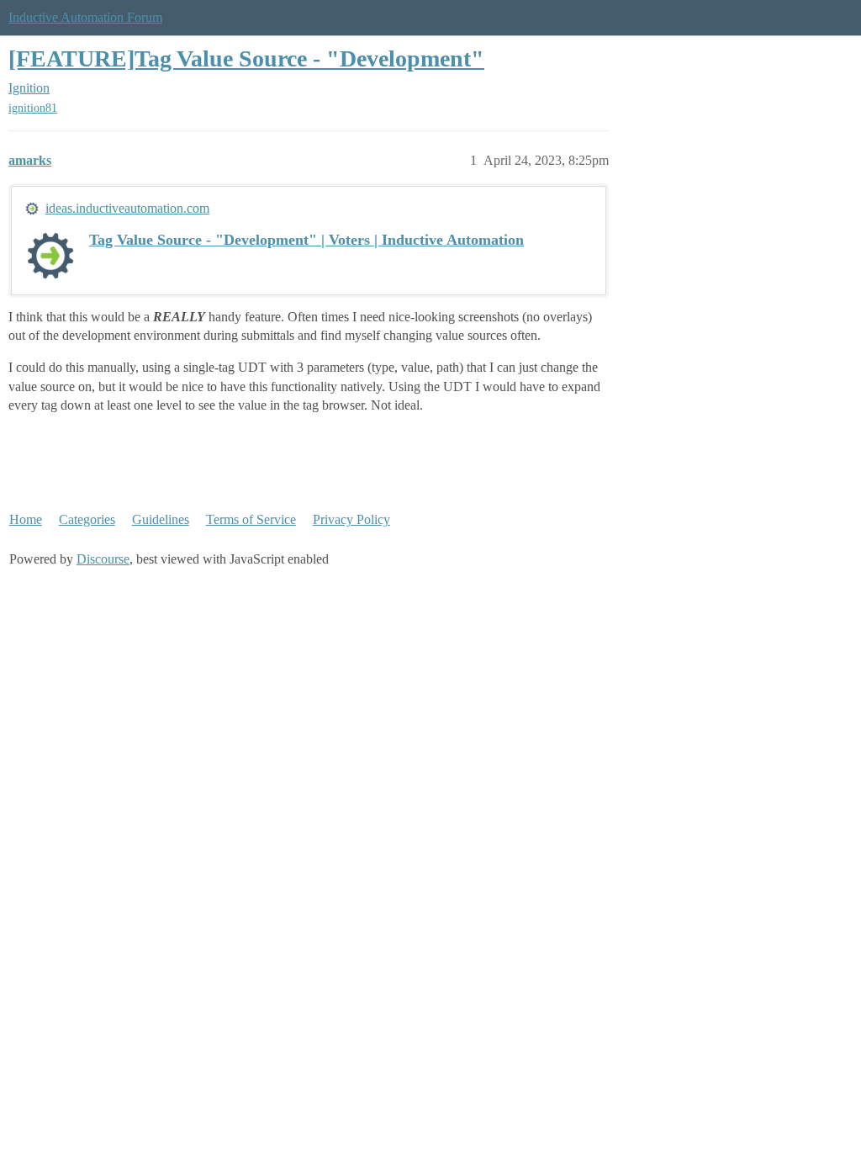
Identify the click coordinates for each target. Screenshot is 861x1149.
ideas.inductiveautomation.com (127, 208)
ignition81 (32, 108)
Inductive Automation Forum (85, 17)
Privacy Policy (351, 519)
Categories (87, 519)
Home (25, 519)
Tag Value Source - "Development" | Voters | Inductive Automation (306, 239)
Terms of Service (251, 519)
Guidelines (160, 519)
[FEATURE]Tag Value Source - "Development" (246, 58)
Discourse (103, 559)
